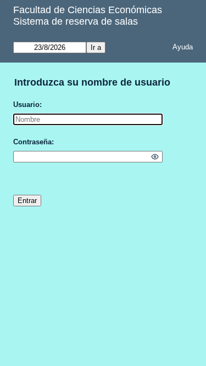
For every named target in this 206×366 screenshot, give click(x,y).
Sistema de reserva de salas (75, 21)
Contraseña (32, 142)
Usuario (26, 104)
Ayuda (182, 47)
